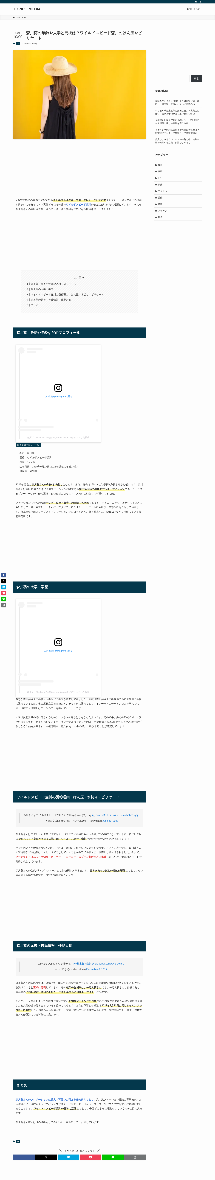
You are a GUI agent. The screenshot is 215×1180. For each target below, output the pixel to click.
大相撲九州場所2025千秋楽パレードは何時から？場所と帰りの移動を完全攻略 (177, 122)
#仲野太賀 (78, 963)
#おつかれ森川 (100, 815)
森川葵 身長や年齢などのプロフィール (53, 283)
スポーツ (162, 210)
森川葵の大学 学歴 (42, 289)
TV (18, 44)
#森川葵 (89, 963)
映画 (160, 171)
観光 (160, 184)
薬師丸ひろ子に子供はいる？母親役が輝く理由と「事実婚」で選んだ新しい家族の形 (177, 102)
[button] (24, 1157)
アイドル (162, 191)
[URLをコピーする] (135, 1157)
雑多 (160, 217)
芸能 (160, 197)
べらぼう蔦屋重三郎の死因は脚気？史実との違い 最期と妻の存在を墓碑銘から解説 (177, 112)
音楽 (160, 204)
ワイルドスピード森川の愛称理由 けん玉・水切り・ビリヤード (67, 294)
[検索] (200, 1)
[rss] (196, 1)
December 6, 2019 (96, 969)
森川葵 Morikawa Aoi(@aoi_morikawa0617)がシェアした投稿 (58, 437)
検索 (196, 78)
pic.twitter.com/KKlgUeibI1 (109, 963)
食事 (160, 165)
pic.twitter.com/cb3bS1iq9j (123, 815)
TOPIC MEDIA (27, 9)
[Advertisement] (79, 166)
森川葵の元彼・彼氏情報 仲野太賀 (51, 299)
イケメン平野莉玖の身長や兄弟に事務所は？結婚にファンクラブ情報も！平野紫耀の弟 (177, 131)
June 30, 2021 (110, 820)
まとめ (34, 305)
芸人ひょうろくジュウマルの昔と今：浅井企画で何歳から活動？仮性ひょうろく (177, 141)
